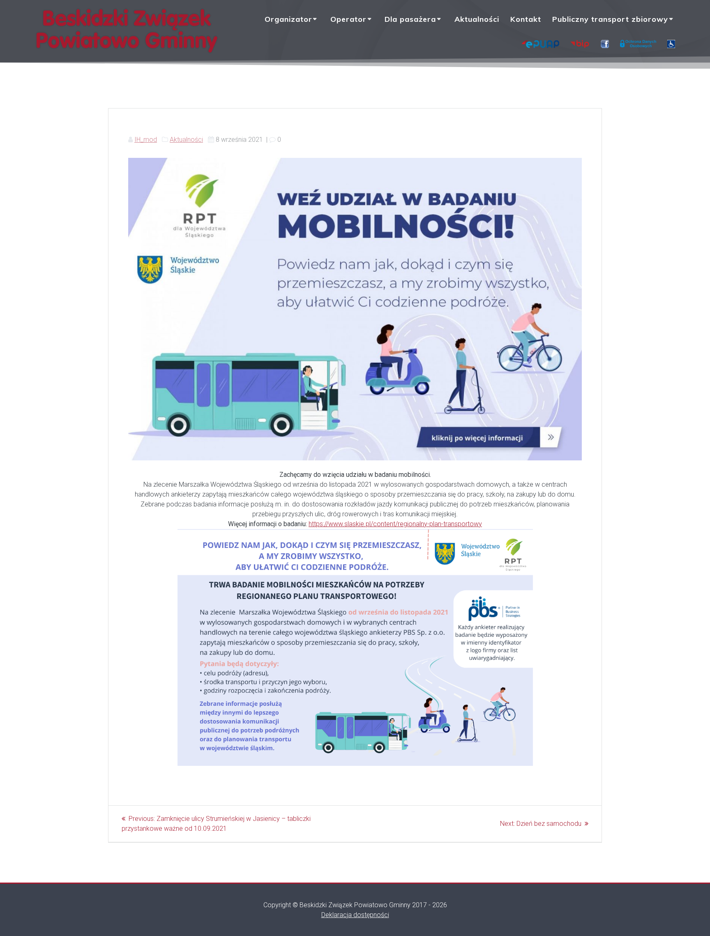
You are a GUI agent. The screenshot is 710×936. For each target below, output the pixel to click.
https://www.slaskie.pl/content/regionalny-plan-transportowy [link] (395, 524)
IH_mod (145, 139)
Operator (348, 19)
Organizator (288, 19)
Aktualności (476, 19)
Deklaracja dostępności (355, 915)
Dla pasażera (410, 19)
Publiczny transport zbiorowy (610, 19)
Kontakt (525, 19)
